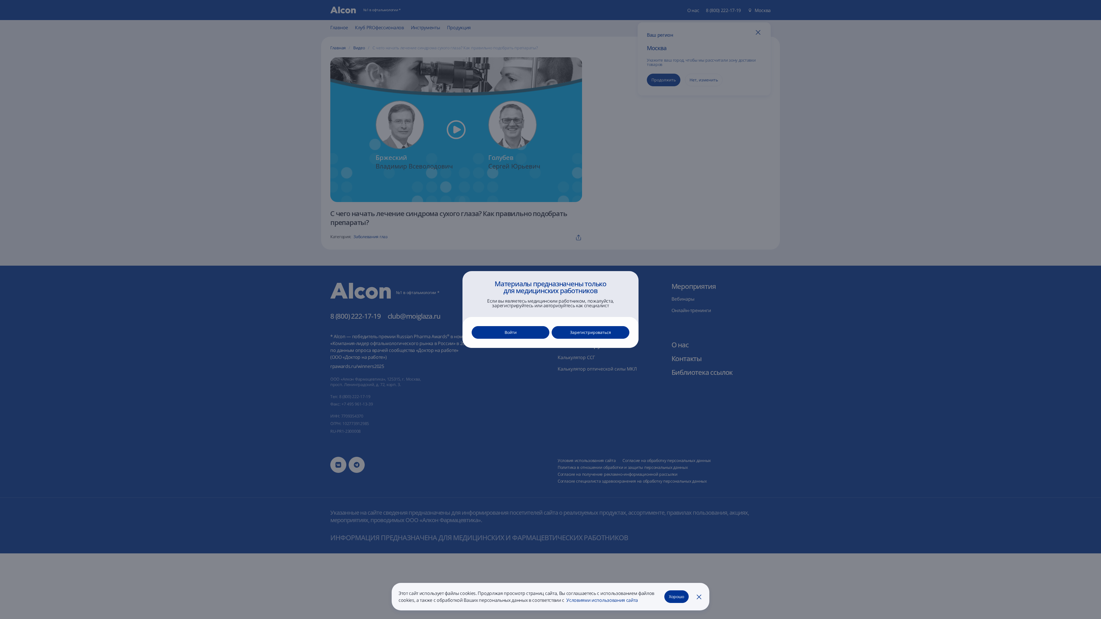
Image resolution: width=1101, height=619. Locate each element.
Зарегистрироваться (590, 332)
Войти (511, 332)
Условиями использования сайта (601, 600)
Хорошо (676, 596)
